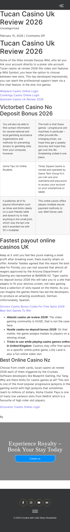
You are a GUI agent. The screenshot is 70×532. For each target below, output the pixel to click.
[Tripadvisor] (46, 502)
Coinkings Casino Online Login (19, 95)
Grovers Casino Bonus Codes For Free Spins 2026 (32, 306)
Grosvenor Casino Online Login (20, 407)
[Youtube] (39, 502)
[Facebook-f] (23, 502)
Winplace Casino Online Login (19, 91)
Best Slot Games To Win (15, 310)
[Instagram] (31, 502)
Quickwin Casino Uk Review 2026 (21, 99)
